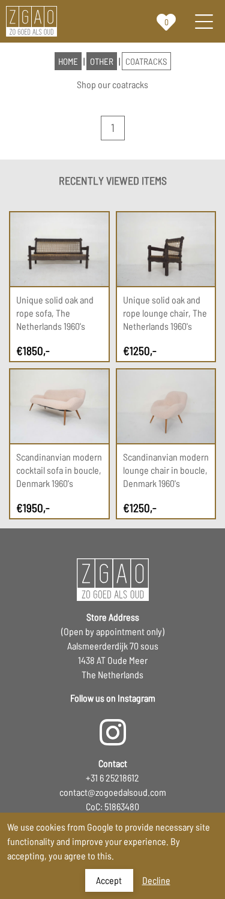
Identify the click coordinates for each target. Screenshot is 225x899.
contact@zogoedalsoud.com (112, 792)
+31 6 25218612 (112, 777)
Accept (109, 880)
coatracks (146, 61)
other (101, 61)
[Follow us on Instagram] (112, 726)
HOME (68, 61)
